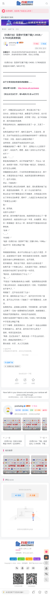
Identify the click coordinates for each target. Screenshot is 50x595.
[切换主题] (46, 579)
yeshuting (12, 42)
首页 (4, 29)
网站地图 (37, 559)
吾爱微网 (25, 563)
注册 (33, 495)
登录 (19, 495)
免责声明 (21, 559)
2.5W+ (26, 410)
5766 (19, 410)
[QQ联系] (46, 568)
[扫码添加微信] (46, 574)
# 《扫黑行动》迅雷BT (12, 366)
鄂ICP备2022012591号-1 (37, 563)
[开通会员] (46, 557)
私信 (44, 44)
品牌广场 (11, 29)
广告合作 (29, 559)
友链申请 (13, 559)
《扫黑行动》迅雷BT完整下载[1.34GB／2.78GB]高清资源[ (23, 36)
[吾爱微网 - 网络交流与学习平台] (25, 543)
